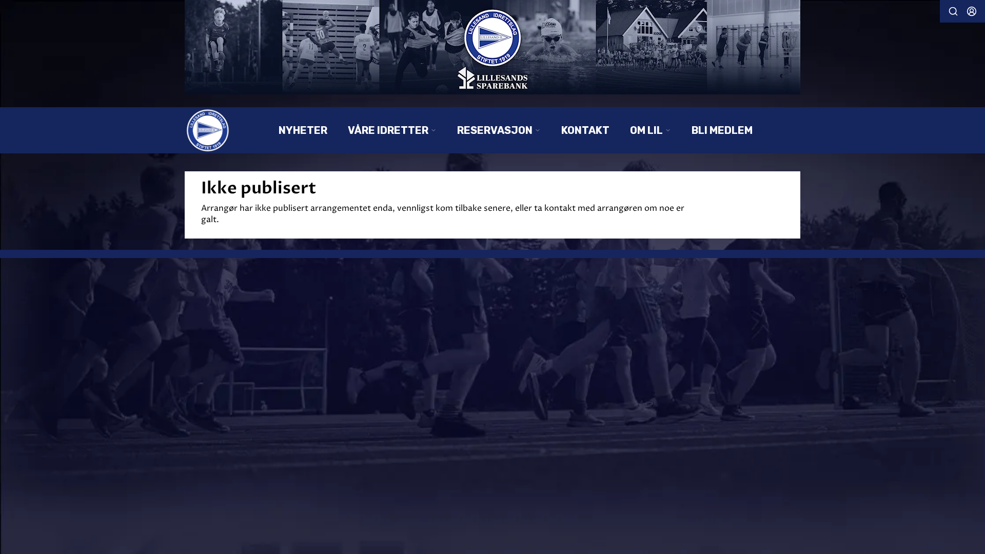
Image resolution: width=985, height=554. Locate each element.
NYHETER (303, 130)
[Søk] (953, 11)
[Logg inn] (971, 11)
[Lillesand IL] (492, 47)
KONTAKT (585, 130)
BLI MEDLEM (722, 130)
